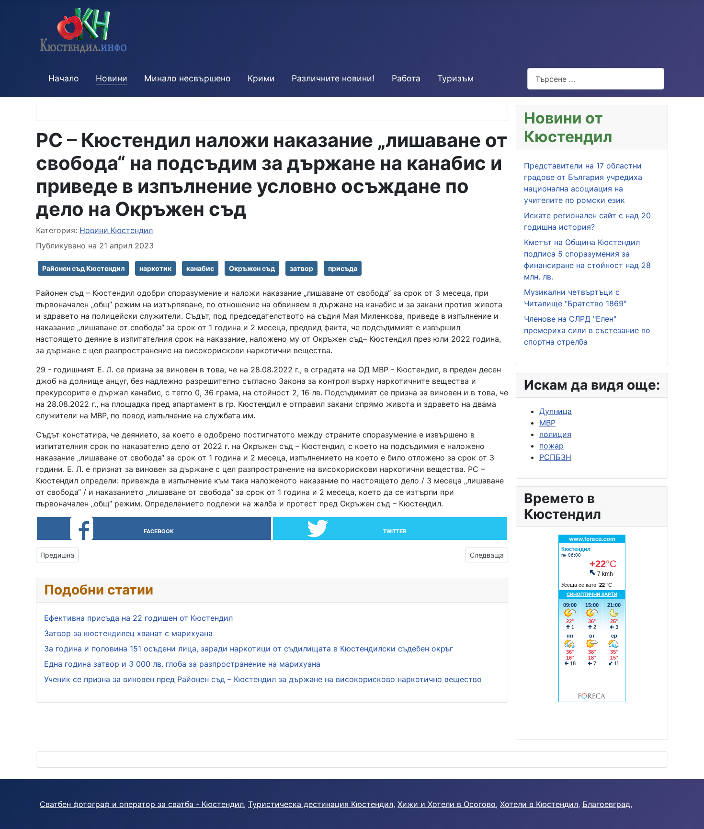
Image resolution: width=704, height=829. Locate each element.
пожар (551, 445)
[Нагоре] (692, 817)
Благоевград (606, 804)
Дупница (555, 411)
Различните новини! (333, 78)
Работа (406, 78)
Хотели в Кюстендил (539, 804)
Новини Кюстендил (116, 230)
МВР (547, 422)
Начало (63, 78)
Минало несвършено (187, 78)
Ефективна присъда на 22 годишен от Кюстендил (138, 618)
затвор (301, 268)
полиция (555, 434)
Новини (111, 78)
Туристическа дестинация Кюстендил (320, 804)
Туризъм (455, 78)
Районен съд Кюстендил (83, 268)
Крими (261, 78)
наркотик (155, 268)
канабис (200, 268)
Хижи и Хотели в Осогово (446, 804)
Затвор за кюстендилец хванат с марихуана (128, 633)
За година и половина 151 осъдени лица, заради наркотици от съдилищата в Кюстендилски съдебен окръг (248, 648)
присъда (342, 268)
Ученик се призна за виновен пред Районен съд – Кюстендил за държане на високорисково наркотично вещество (263, 679)
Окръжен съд (252, 268)
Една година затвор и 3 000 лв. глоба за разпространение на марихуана (182, 664)
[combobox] (595, 79)
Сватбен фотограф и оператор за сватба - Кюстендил (142, 804)
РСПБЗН (555, 457)
